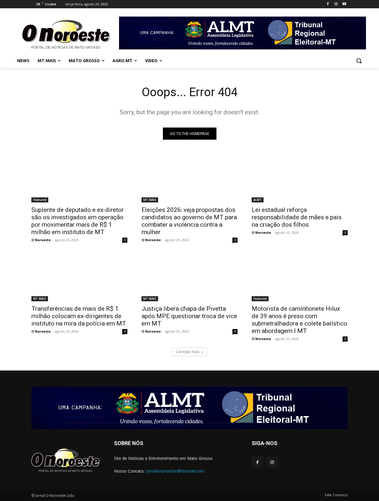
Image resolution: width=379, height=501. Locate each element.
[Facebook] (328, 4)
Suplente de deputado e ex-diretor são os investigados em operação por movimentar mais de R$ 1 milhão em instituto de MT (77, 221)
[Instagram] (336, 4)
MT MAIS (149, 200)
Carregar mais (188, 351)
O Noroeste (41, 240)
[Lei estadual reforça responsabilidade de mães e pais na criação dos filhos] (300, 178)
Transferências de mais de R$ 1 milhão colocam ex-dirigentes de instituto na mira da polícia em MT (78, 316)
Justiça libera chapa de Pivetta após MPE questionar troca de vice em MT (189, 316)
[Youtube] (344, 4)
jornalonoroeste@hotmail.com (175, 471)
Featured (39, 200)
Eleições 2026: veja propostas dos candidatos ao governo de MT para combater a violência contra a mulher (189, 221)
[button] (359, 61)
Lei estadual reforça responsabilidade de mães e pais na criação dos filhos (297, 217)
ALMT (257, 200)
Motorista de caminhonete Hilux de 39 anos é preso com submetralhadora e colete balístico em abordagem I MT (299, 319)
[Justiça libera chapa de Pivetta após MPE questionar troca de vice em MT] (189, 277)
